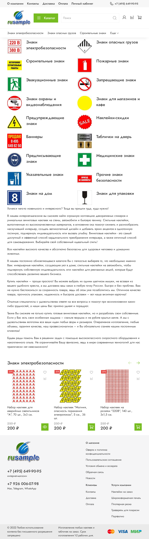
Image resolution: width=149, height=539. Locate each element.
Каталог (49, 18)
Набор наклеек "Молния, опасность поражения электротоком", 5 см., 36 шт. (70, 412)
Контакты (33, 3)
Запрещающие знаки (116, 80)
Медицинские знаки (115, 155)
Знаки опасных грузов (61, 33)
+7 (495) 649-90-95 (126, 3)
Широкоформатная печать (126, 498)
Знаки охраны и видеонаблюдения (43, 101)
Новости (90, 478)
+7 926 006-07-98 (23, 483)
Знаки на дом (39, 193)
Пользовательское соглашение (103, 460)
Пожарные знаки (112, 61)
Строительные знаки (93, 33)
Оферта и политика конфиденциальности (98, 452)
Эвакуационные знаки (47, 80)
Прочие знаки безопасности (109, 177)
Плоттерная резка (121, 504)
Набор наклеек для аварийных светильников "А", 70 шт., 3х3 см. (23, 411)
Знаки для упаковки (115, 193)
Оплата (63, 3)
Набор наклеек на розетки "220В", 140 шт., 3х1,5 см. (116, 411)
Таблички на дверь (114, 136)
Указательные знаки (44, 174)
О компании (15, 3)
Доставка (49, 3)
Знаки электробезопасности (25, 33)
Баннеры (34, 136)
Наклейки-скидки (112, 118)
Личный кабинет (82, 3)
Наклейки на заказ (122, 492)
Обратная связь (95, 472)
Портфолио (117, 516)
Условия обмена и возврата (101, 466)
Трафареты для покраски (125, 510)
